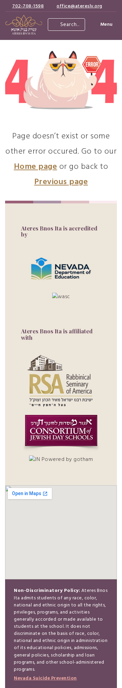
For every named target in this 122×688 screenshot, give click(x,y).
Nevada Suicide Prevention (45, 678)
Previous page (61, 182)
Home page (35, 166)
